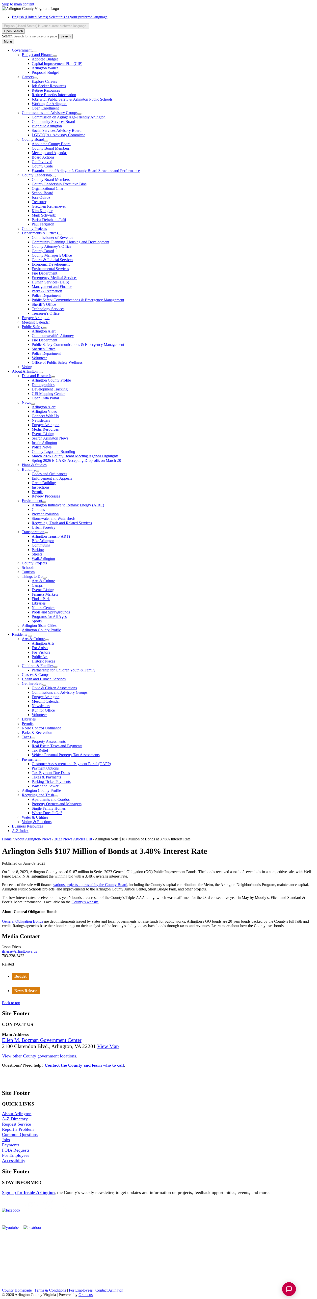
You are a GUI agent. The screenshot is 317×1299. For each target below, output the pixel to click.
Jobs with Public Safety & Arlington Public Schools (72, 99)
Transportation (33, 532)
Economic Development (51, 264)
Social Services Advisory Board (56, 130)
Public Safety (32, 327)
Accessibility (13, 1160)
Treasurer (39, 202)
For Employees (15, 1155)
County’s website (85, 902)
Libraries (39, 603)
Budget (20, 976)
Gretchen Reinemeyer (49, 206)
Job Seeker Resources (49, 86)
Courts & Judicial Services (52, 260)
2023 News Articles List (73, 839)
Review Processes (46, 496)
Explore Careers (44, 81)
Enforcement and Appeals (52, 478)
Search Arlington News (50, 438)
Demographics (43, 385)
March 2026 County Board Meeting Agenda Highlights (75, 456)
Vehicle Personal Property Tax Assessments (66, 755)
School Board (42, 193)
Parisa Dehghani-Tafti (49, 220)
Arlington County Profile (51, 380)
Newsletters (41, 420)
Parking (38, 550)
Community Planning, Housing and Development (70, 242)
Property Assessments (49, 741)
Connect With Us (45, 416)
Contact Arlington (109, 1290)
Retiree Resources (46, 90)
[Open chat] (289, 1289)
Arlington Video (44, 411)
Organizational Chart (48, 188)
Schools (28, 567)
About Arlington (25, 371)
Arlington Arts (43, 643)
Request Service (16, 1124)
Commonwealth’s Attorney (53, 335)
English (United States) (59, 17)
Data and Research (36, 376)
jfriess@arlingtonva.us (19, 951)
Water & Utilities (35, 817)
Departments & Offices (40, 233)
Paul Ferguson (43, 224)
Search (7, 36)
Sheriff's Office (43, 349)
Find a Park (41, 599)
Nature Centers (43, 608)
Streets (37, 554)
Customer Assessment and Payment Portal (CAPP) (71, 764)
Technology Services (48, 309)
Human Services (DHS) (50, 282)
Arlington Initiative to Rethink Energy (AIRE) (68, 505)
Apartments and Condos (51, 799)
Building (28, 469)
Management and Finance (52, 286)
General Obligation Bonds (22, 921)
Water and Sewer (45, 786)
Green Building (44, 483)
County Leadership (37, 175)
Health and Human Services (44, 679)
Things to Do (32, 576)
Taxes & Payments (46, 777)
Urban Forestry (43, 527)
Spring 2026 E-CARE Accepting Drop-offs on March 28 (76, 460)
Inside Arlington (44, 443)
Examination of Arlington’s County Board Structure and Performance (86, 170)
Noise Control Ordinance (41, 728)
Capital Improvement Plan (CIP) (57, 63)
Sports (37, 621)
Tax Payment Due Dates (51, 773)
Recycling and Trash (38, 795)
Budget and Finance (37, 55)
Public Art (40, 657)
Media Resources (45, 429)
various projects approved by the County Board (90, 885)
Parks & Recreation (47, 291)
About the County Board (51, 144)
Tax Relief (40, 750)
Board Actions (43, 157)
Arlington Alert (43, 331)
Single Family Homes (49, 808)
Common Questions (20, 1134)
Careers (28, 77)
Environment (32, 500)
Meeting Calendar (36, 322)
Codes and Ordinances (49, 474)
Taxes (26, 737)
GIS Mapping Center (48, 393)
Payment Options (45, 768)
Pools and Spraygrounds (51, 612)
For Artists (40, 648)
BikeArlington (43, 541)
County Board (33, 139)
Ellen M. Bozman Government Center (41, 1040)
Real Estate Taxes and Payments (57, 746)
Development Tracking (50, 389)
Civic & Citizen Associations (54, 688)
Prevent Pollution (45, 514)
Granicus (86, 1295)
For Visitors (41, 652)
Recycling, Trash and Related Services (62, 523)
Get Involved (42, 162)
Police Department (46, 295)
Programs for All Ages (49, 616)
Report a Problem (18, 1129)
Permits (37, 492)
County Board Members (51, 148)
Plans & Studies (34, 465)
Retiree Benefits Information (54, 95)
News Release (25, 991)
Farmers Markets (45, 594)
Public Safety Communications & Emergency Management (78, 300)
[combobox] (45, 25)
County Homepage (17, 1290)
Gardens (38, 509)
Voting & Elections (37, 822)
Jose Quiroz (41, 197)
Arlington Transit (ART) (51, 536)
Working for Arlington (49, 104)
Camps (37, 585)
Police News (42, 447)
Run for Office (43, 710)
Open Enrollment (45, 108)
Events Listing (43, 434)
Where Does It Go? (47, 813)
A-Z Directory (15, 1118)
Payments (29, 759)
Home (7, 839)
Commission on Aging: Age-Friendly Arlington (69, 117)
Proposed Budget (45, 72)
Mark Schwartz (44, 215)
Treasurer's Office (45, 313)
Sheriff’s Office (44, 304)
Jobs (6, 1139)
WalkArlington (43, 558)
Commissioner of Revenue (52, 237)
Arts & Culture (43, 581)
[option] (163, 17)
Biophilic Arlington (47, 126)
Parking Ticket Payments (51, 781)
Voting (27, 367)
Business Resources (27, 826)
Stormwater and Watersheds (53, 518)
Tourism (28, 572)
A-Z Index (20, 831)
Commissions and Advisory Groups (50, 113)
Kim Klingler (42, 211)
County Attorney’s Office (51, 246)
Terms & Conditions (50, 1290)
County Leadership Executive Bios (59, 184)
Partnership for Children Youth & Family (63, 670)
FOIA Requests (15, 1150)
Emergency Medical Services (54, 278)
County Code (42, 166)
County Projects (34, 228)
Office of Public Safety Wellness (57, 362)
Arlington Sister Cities (39, 625)
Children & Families (37, 665)
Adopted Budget (45, 59)
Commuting (41, 545)
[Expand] (34, 51)
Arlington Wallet (45, 68)
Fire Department (44, 273)
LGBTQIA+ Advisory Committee (58, 135)
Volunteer (39, 358)
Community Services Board (53, 121)
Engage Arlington (36, 318)
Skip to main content (18, 4)
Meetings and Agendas (49, 153)
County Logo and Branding (53, 451)
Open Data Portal (45, 398)
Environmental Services (50, 269)
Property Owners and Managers (56, 804)
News (26, 402)
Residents (19, 634)
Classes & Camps (35, 674)
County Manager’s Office (52, 255)
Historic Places (43, 661)
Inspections (40, 487)
